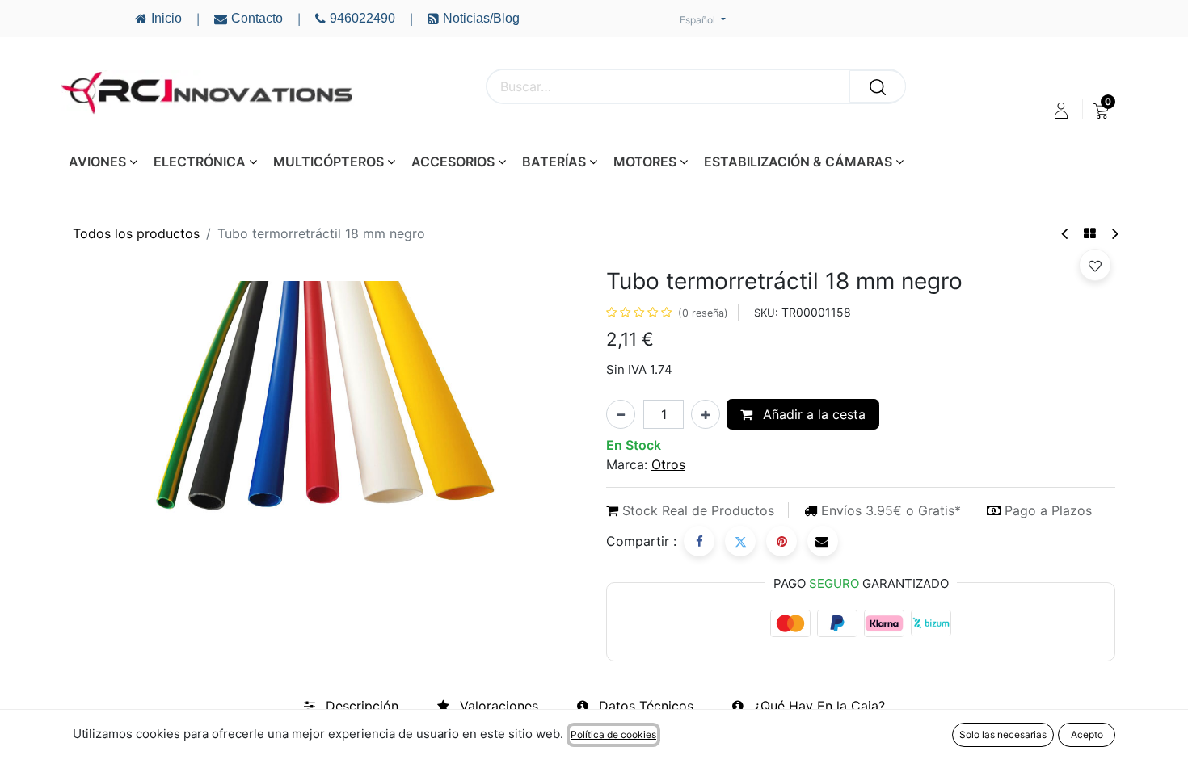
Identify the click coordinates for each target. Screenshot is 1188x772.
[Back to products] (1090, 233)
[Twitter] (740, 541)
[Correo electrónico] (822, 541)
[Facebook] (699, 541)
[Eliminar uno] (620, 414)
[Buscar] (877, 86)
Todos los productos (136, 233)
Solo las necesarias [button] (1003, 734)
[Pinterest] (781, 541)
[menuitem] (1101, 110)
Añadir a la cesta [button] (812, 414)
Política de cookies (613, 734)
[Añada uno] (705, 414)
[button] (1095, 265)
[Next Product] (1114, 234)
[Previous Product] (1065, 234)
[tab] (351, 706)
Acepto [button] (1087, 734)
